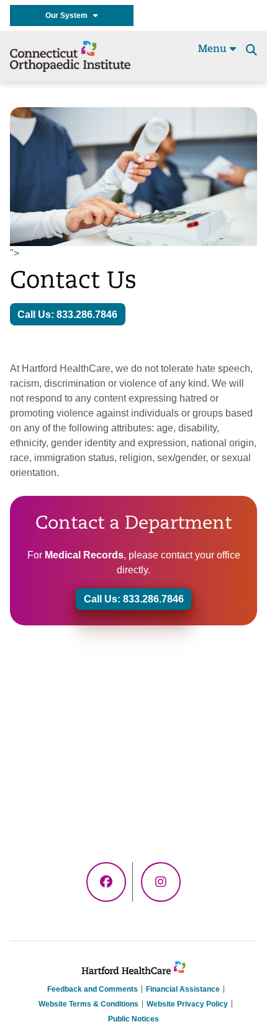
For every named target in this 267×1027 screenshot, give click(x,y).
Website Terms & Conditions (88, 1004)
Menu (214, 50)
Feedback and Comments (92, 989)
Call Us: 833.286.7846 (67, 314)
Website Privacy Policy (187, 1004)
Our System (69, 15)
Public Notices (133, 1019)
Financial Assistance (183, 989)
